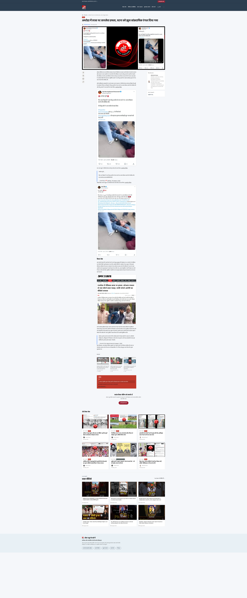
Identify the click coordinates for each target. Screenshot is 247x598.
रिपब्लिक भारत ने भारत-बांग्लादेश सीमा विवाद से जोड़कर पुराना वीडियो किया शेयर (122, 434)
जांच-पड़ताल (139, 7)
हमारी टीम (112, 548)
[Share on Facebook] (83, 72)
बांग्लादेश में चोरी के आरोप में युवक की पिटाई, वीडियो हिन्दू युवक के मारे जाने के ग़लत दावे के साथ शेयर (103, 368)
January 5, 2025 (116, 181)
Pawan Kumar (87, 437)
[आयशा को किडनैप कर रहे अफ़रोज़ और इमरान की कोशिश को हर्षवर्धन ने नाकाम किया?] (130, 360)
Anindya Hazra (116, 465)
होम (82, 15)
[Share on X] (83, 75)
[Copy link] (83, 82)
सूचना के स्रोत (105, 548)
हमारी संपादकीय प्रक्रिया (87, 548)
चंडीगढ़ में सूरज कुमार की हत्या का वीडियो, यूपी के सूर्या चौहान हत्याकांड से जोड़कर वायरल (95, 434)
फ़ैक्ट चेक (124, 7)
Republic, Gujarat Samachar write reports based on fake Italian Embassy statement (150, 522)
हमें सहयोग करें (161, 1)
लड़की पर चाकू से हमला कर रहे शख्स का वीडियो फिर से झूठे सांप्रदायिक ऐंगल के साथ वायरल (116, 368)
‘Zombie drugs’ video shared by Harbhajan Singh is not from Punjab (95, 522)
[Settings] (164, 7)
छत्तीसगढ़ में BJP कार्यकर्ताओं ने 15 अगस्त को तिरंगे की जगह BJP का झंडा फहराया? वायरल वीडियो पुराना (95, 499)
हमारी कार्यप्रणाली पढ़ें (102, 386)
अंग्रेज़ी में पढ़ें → (151, 95)
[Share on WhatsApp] (83, 78)
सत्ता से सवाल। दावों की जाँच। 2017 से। (90, 1)
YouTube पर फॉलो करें (159, 478)
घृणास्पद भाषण (147, 7)
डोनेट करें (153, 7)
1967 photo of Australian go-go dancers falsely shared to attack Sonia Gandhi (123, 499)
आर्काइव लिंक (118, 87)
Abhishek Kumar (87, 24)
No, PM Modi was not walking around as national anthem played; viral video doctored (122, 522)
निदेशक (118, 548)
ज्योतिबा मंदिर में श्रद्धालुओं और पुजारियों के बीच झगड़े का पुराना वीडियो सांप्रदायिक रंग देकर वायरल (95, 462)
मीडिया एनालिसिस (132, 7)
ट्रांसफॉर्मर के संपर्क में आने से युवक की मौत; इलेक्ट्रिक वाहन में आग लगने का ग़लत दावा (151, 434)
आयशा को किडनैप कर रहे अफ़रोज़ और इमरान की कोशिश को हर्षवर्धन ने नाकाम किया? (130, 368)
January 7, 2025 (118, 343)
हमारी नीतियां (97, 548)
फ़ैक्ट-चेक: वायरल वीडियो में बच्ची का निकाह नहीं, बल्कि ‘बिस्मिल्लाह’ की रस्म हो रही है (150, 462)
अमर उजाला (117, 262)
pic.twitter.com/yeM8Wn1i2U (105, 177)
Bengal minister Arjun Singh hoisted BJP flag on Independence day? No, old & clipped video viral (150, 499)
